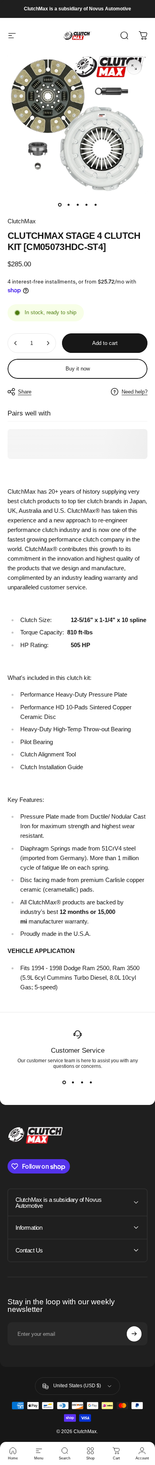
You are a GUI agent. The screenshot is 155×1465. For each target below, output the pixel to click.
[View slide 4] (91, 1082)
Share (24, 392)
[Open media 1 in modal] (134, 67)
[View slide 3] (82, 1082)
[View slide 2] (73, 1082)
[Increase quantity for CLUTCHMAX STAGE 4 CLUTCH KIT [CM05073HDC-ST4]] (47, 343)
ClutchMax (22, 221)
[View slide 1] (64, 1082)
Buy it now (78, 369)
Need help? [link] (134, 392)
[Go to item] (59, 204)
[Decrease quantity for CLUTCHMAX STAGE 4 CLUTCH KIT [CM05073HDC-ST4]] (15, 343)
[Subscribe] (134, 1333)
